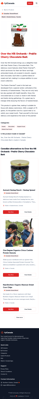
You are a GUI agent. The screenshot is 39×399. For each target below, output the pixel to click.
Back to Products (9, 10)
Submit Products (5, 356)
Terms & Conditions (6, 371)
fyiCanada (9, 3)
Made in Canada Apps (7, 361)
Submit (30, 3)
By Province (4, 350)
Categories (4, 353)
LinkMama (20, 396)
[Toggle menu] (36, 3)
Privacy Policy (4, 369)
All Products (4, 348)
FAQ (2, 358)
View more (19, 317)
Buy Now (11, 212)
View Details (28, 212)
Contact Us (4, 374)
